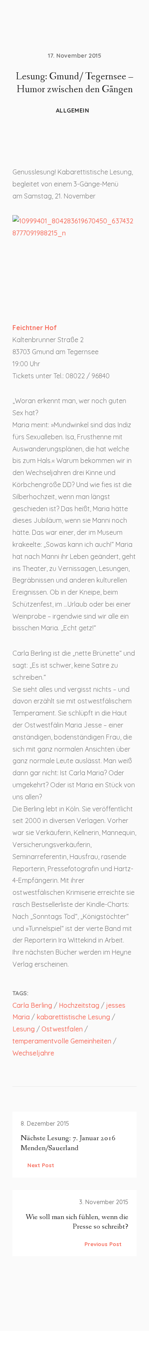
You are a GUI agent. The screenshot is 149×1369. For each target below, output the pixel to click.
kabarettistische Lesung (73, 1017)
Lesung (23, 1029)
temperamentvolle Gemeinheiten (61, 1041)
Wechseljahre (33, 1053)
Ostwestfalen (62, 1029)
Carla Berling (32, 1005)
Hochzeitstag (79, 1005)
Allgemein (72, 110)
